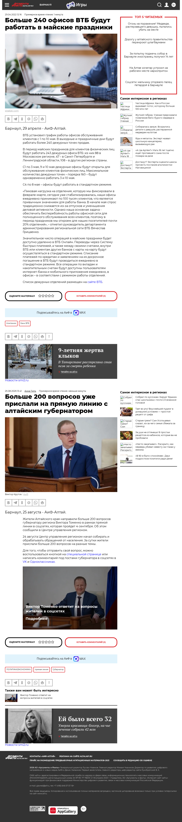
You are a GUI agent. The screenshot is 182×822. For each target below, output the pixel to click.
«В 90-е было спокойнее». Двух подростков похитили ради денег (154, 457)
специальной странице (83, 554)
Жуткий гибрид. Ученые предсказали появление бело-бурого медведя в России (156, 118)
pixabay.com (12, 110)
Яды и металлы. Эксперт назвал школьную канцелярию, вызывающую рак (152, 141)
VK (25, 561)
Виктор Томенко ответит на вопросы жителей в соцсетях (61, 608)
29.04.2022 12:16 (13, 14)
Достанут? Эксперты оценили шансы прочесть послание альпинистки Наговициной (156, 165)
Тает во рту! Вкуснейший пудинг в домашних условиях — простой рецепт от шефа (154, 411)
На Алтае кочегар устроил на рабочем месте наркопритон (148, 69)
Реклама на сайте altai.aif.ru (75, 756)
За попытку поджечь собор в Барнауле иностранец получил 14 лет (148, 55)
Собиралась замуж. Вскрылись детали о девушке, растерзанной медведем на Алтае (153, 129)
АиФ (25, 494)
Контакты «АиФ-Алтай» (42, 756)
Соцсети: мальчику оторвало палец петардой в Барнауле (148, 84)
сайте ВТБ (94, 282)
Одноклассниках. (42, 561)
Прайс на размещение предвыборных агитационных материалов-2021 (69, 760)
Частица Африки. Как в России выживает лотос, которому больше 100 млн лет (155, 106)
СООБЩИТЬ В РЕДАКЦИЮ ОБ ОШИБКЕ (132, 760)
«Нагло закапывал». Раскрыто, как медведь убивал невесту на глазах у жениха (155, 447)
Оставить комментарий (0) (91, 296)
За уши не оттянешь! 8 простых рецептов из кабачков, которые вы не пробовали (156, 435)
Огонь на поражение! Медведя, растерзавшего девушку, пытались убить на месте (149, 26)
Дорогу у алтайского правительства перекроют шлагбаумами (148, 41)
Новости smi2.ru (17, 380)
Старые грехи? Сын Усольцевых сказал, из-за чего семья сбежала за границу (155, 423)
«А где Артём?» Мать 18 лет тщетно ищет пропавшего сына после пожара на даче (154, 153)
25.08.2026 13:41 (13, 391)
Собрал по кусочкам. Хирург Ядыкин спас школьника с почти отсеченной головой (156, 400)
